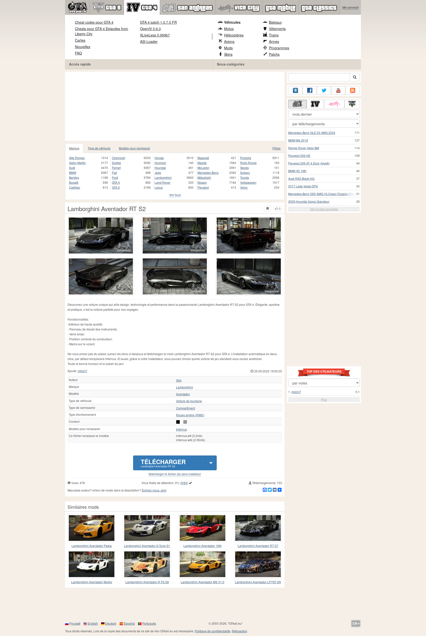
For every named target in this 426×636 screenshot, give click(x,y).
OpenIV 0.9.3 (150, 28)
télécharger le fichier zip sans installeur (175, 474)
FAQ (78, 53)
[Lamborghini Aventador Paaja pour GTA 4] (92, 528)
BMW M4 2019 (298, 140)
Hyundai (160, 167)
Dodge (116, 163)
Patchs (274, 54)
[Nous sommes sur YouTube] (338, 90)
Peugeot (203, 187)
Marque (74, 148)
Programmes (279, 47)
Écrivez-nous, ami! (154, 490)
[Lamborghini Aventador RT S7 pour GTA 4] (258, 528)
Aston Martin (77, 163)
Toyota (244, 177)
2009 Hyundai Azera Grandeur (308, 201)
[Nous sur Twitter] (324, 90)
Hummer (160, 163)
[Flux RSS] (352, 90)
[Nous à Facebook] (309, 90)
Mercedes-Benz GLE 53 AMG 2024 (311, 132)
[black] (178, 422)
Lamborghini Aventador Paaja (91, 546)
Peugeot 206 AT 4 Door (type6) (309, 163)
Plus (324, 399)
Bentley (74, 177)
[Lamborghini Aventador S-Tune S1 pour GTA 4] (147, 528)
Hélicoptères (234, 35)
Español (129, 623)
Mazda (202, 163)
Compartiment (185, 408)
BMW (72, 172)
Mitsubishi (204, 177)
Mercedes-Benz (208, 172)
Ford (115, 177)
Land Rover (162, 182)
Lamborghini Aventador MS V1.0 (202, 582)
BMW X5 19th (297, 171)
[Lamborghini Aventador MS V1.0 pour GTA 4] (202, 564)
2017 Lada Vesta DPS (303, 186)
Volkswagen (248, 182)
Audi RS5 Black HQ (301, 178)
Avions (229, 41)
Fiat (114, 172)
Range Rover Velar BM (303, 148)
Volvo (244, 187)
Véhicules (232, 22)
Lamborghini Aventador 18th (202, 546)
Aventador (183, 394)
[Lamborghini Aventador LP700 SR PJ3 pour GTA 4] (258, 564)
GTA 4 (116, 182)
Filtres (276, 148)
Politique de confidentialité (212, 631)
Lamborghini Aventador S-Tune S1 (147, 546)
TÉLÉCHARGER (163, 462)
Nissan (202, 182)
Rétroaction (239, 631)
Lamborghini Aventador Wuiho (91, 582)
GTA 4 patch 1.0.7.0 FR (158, 22)
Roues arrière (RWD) (190, 415)
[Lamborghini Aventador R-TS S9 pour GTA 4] (147, 564)
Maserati (203, 158)
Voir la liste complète (324, 209)
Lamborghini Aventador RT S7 (258, 546)
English (93, 623)
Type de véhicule (99, 148)
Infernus (181, 429)
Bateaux (275, 22)
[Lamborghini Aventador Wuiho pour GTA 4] (92, 564)
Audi (72, 167)
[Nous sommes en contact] (295, 90)
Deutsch (110, 623)
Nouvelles (82, 46)
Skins (228, 54)
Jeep (158, 172)
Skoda (244, 167)
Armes (274, 41)
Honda (159, 158)
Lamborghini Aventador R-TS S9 (147, 582)
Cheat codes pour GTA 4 (94, 22)
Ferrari (116, 167)
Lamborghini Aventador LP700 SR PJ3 (258, 582)
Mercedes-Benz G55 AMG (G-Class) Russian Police (323, 194)
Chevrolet (118, 158)
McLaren (203, 167)
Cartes (80, 40)
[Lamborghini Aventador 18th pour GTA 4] (202, 528)
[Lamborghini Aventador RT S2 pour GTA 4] (101, 235)
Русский (74, 623)
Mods (228, 47)
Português (149, 623)
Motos (229, 28)
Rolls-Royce (248, 163)
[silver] (185, 422)
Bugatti (73, 182)
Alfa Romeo (77, 158)
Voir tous (175, 195)
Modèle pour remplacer (134, 148)
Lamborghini (163, 177)
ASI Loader (149, 41)
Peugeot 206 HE (299, 155)
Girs (178, 380)
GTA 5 (116, 187)
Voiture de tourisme (189, 401)
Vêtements (277, 28)
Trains (274, 35)
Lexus (159, 187)
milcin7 (82, 371)
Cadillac (74, 187)
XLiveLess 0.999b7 (155, 35)
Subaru (245, 172)
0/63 (184, 483)
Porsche (245, 158)
